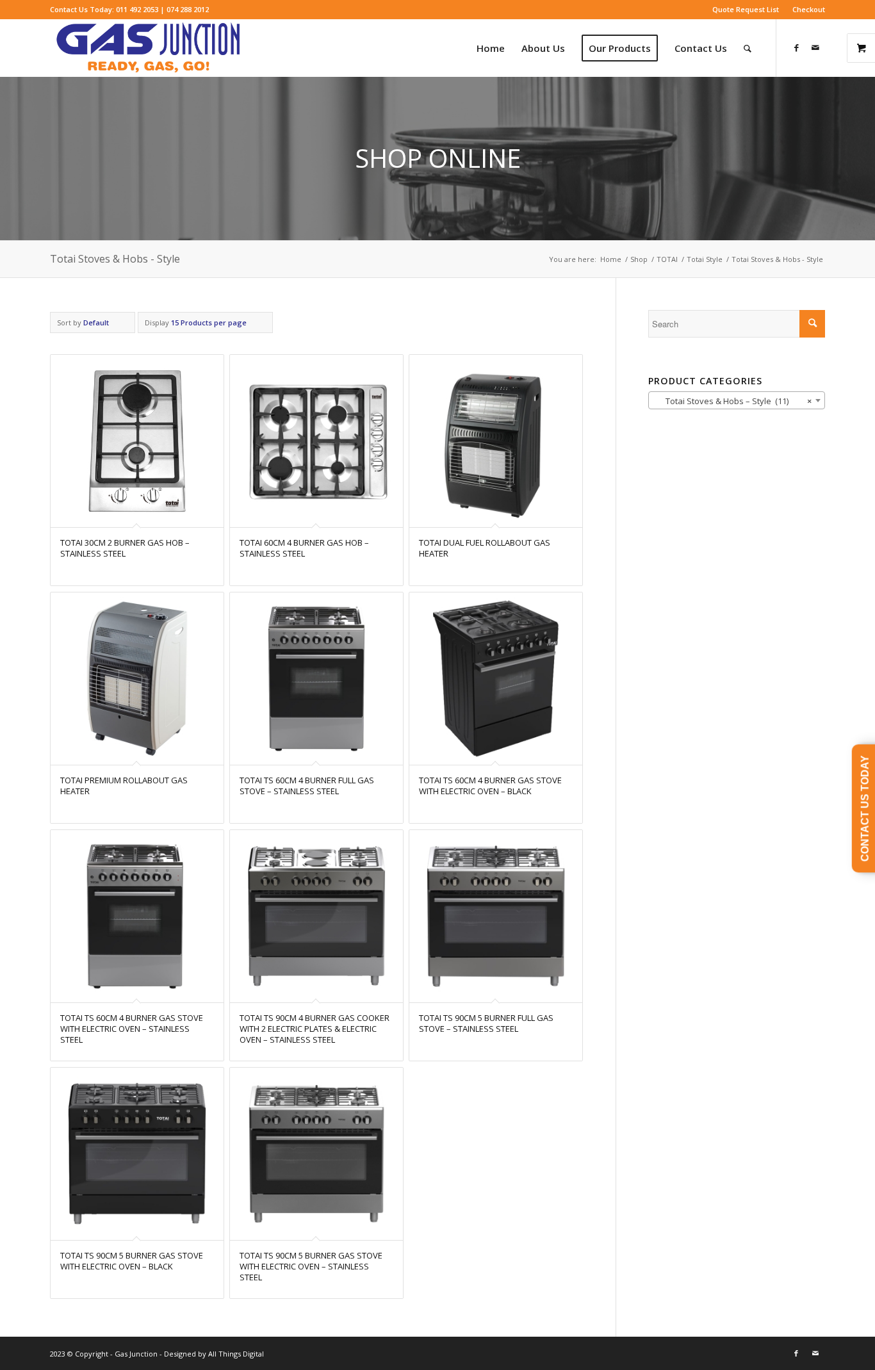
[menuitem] (746, 9)
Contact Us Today (865, 808)
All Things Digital (235, 1353)
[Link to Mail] (815, 47)
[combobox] (736, 400)
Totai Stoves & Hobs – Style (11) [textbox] (733, 401)
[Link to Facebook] (796, 47)
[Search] (747, 48)
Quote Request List (745, 9)
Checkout (808, 9)
